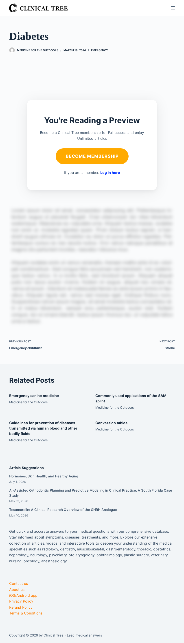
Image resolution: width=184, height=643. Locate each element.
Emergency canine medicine (34, 395)
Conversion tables (111, 423)
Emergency (99, 50)
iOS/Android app (23, 595)
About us (16, 589)
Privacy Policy (21, 601)
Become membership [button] (92, 156)
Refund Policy (21, 607)
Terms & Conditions (25, 613)
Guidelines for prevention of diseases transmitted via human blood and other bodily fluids (43, 428)
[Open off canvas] (173, 8)
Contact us (18, 583)
